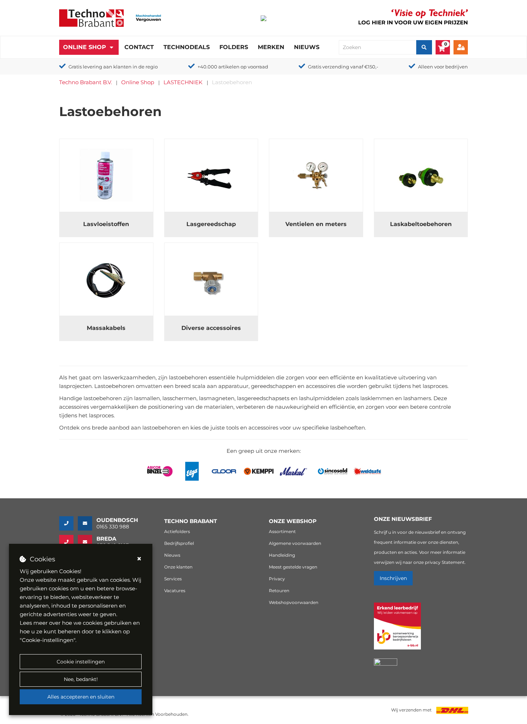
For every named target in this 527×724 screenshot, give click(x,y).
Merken (271, 47)
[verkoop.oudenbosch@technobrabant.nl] (87, 523)
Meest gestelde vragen (293, 567)
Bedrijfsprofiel (179, 543)
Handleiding (282, 555)
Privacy (277, 578)
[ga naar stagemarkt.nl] (397, 630)
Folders (233, 47)
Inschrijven (393, 578)
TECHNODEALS (186, 47)
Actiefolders (177, 531)
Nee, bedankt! (81, 679)
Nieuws (306, 47)
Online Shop (84, 47)
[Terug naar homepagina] (91, 17)
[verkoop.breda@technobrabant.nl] (87, 542)
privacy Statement (445, 562)
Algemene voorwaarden (295, 543)
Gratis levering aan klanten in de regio (113, 66)
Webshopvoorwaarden (293, 602)
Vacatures (174, 590)
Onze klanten (178, 567)
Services (173, 578)
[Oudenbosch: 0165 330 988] (68, 523)
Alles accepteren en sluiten (80, 697)
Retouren (279, 590)
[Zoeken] (424, 47)
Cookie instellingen (81, 661)
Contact (139, 47)
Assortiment (282, 531)
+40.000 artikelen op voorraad (233, 66)
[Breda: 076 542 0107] (68, 542)
